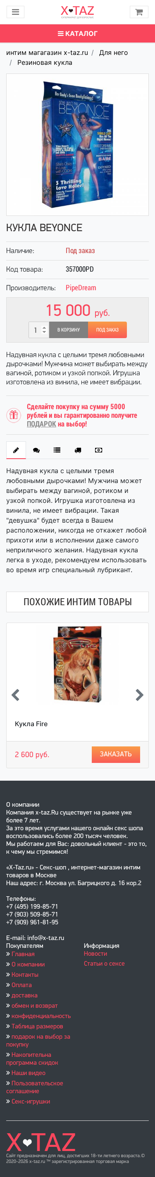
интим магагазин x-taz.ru (47, 52)
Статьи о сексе (104, 964)
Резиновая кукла (44, 62)
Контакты (25, 975)
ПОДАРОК (41, 423)
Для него (113, 52)
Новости (95, 954)
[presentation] (15, 695)
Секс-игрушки (31, 1102)
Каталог (81, 33)
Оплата (22, 985)
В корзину (68, 330)
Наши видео (28, 1073)
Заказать (116, 754)
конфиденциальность (41, 1016)
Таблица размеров (37, 1026)
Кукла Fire (31, 724)
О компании (28, 964)
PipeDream (81, 287)
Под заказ (107, 330)
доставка (25, 995)
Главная (23, 954)
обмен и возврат (35, 1006)
